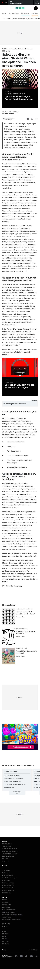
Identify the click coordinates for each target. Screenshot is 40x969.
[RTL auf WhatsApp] (36, 956)
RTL (3, 18)
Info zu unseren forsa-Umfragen (11, 919)
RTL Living (5, 941)
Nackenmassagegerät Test (12, 775)
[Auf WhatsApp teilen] (36, 119)
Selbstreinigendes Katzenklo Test (14, 778)
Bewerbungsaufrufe (8, 856)
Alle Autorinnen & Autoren (10, 851)
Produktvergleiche (7, 875)
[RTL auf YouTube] (31, 956)
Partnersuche (6, 873)
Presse (4, 931)
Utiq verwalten (6, 917)
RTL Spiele (5, 934)
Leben (8, 18)
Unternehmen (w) (7, 887)
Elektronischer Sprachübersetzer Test (15, 784)
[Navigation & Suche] (36, 8)
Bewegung (11, 446)
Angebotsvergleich (8, 885)
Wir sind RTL (6, 924)
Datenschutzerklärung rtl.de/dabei (12, 914)
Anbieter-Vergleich (8, 890)
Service (4, 897)
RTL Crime (5, 939)
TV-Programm (6, 846)
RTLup (4, 936)
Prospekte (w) (6, 892)
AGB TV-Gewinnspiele (8, 912)
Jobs (3, 929)
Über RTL (5, 926)
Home (4, 949)
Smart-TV (5, 861)
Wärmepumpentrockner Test (12, 781)
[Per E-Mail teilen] (32, 119)
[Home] (20, 8)
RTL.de (4, 841)
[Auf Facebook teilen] (28, 119)
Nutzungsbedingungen (8, 909)
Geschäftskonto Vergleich (10, 878)
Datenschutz (6, 907)
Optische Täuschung (14, 586)
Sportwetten (6, 870)
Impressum (5, 902)
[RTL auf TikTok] (26, 956)
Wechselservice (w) (8, 883)
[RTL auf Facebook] (16, 956)
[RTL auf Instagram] (21, 956)
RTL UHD (5, 858)
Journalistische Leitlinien (9, 853)
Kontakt (4, 899)
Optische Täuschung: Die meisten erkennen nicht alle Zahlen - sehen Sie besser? (19, 352)
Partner (4, 865)
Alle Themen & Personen (9, 848)
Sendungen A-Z (7, 843)
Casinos (4, 868)
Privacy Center (6, 904)
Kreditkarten (6, 880)
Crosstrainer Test (9, 787)
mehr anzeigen (17, 791)
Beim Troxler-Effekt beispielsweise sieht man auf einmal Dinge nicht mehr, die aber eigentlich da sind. (19, 331)
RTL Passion (5, 943)
